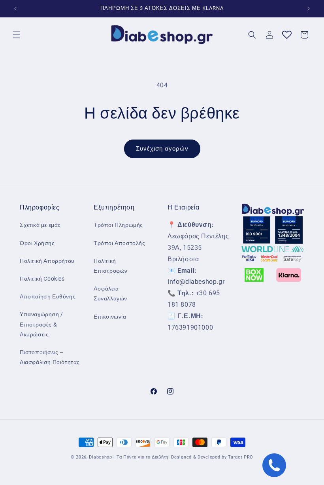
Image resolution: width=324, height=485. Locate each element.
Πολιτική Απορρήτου (47, 261)
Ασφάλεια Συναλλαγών (110, 293)
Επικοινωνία (110, 316)
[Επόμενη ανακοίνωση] (308, 8)
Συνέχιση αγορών (162, 148)
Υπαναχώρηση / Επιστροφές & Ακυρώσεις (41, 324)
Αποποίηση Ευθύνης (47, 296)
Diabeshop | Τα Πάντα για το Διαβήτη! (129, 457)
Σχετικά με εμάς (40, 225)
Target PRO (240, 457)
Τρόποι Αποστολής (119, 243)
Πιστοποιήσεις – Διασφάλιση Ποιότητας (50, 357)
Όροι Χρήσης (37, 243)
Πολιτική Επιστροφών (111, 266)
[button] (16, 34)
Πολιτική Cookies (42, 279)
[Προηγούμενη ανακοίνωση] (15, 8)
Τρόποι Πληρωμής (118, 225)
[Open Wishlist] (287, 34)
